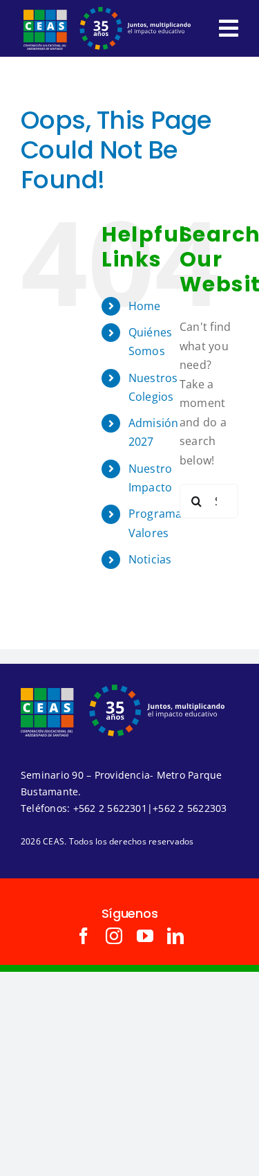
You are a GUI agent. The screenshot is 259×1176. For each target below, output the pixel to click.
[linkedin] (175, 936)
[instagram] (114, 936)
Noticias (150, 559)
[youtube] (145, 936)
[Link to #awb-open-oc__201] (228, 28)
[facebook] (83, 936)
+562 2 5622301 (110, 808)
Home (144, 306)
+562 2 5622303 (190, 808)
